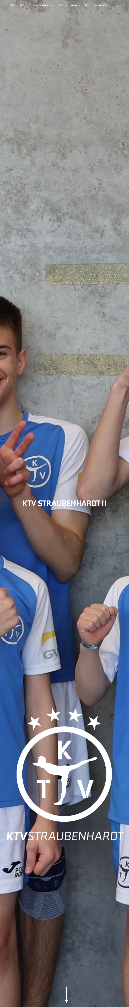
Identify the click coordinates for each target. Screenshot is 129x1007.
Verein (61, 5)
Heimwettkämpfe (100, 5)
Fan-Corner (117, 5)
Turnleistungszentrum (42, 5)
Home (12, 5)
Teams (22, 5)
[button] (23, 5)
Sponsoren (75, 5)
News (86, 5)
